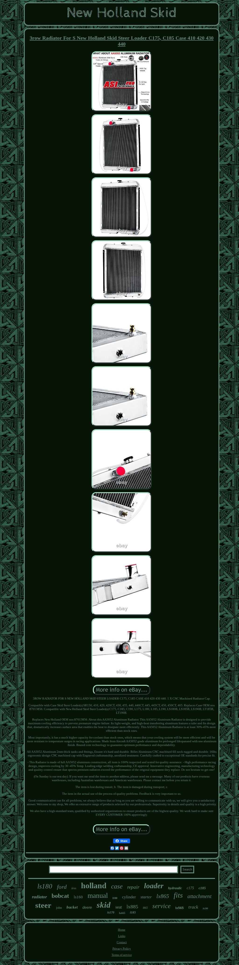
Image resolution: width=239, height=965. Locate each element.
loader (153, 885)
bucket (72, 907)
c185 (202, 888)
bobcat (60, 895)
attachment (199, 896)
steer (43, 905)
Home (121, 929)
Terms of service (122, 955)
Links (121, 936)
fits (178, 895)
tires (73, 888)
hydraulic (175, 888)
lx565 (179, 908)
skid (104, 904)
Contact (122, 942)
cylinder (129, 897)
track (193, 906)
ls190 (205, 908)
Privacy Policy (121, 948)
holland (93, 885)
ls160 (78, 897)
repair (133, 887)
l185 (133, 912)
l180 (114, 898)
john (59, 907)
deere (87, 907)
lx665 (122, 913)
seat (118, 907)
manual (98, 895)
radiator (39, 896)
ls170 (110, 912)
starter (146, 897)
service (161, 905)
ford (62, 887)
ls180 (44, 886)
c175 (190, 888)
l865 (145, 907)
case (117, 886)
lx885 (132, 906)
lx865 (162, 896)
